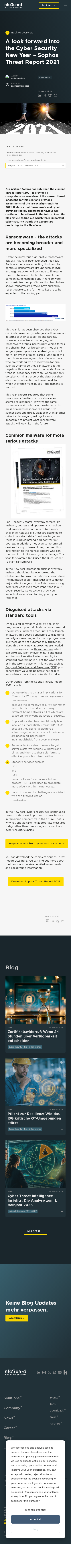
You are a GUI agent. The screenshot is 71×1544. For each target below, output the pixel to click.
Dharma (21, 366)
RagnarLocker (20, 272)
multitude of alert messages (28, 580)
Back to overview (22, 33)
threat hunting (43, 649)
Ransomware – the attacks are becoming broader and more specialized (31, 154)
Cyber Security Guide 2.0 (21, 591)
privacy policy (34, 1456)
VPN (15, 775)
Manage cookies (35, 1509)
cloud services (19, 800)
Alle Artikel (34, 1231)
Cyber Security (45, 77)
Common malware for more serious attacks (26, 160)
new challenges (20, 700)
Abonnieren (15, 1318)
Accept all (35, 1519)
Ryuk (58, 268)
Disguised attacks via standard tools (25, 165)
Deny (36, 1529)
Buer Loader (55, 558)
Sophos (26, 189)
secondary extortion (30, 373)
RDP (15, 766)
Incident (47, 5)
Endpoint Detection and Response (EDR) (31, 667)
